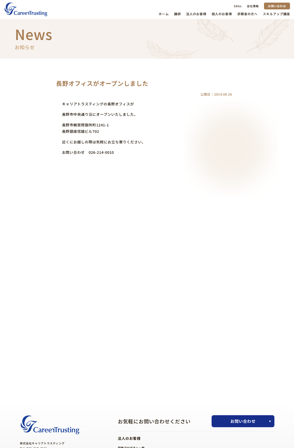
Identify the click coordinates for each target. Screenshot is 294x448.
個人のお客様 (222, 13)
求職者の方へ (247, 13)
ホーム (164, 13)
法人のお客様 (196, 13)
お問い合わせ (277, 6)
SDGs (238, 6)
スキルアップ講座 (276, 13)
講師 (177, 13)
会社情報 (253, 6)
